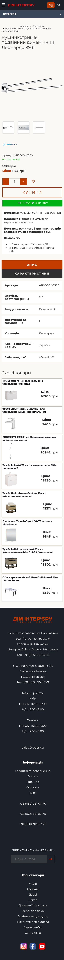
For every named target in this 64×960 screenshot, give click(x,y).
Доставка (33, 787)
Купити (32, 192)
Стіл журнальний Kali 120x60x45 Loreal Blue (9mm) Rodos (30, 579)
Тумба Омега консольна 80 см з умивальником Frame (22, 382)
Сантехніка (38, 26)
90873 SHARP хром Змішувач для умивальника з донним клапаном (24, 410)
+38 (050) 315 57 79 (36, 682)
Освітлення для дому (33, 916)
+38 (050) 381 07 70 (33, 803)
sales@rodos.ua (33, 747)
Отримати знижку (33, 202)
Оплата (32, 776)
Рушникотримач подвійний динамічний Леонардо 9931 (26, 29)
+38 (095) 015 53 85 (36, 655)
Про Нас (33, 782)
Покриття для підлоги (33, 922)
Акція (33, 883)
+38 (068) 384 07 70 (32, 824)
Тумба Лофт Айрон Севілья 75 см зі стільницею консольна (24, 495)
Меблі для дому (32, 911)
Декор (32, 900)
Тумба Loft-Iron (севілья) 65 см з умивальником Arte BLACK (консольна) (27, 551)
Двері (33, 894)
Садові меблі (32, 927)
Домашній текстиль (33, 905)
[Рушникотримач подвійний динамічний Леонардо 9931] (8, 127)
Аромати (32, 889)
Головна (24, 26)
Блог (32, 792)
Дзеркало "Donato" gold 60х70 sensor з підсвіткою (27, 523)
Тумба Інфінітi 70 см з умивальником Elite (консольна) (29, 466)
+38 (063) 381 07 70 (33, 813)
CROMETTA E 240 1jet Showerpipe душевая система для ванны (29, 438)
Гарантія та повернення (32, 771)
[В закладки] (31, 179)
